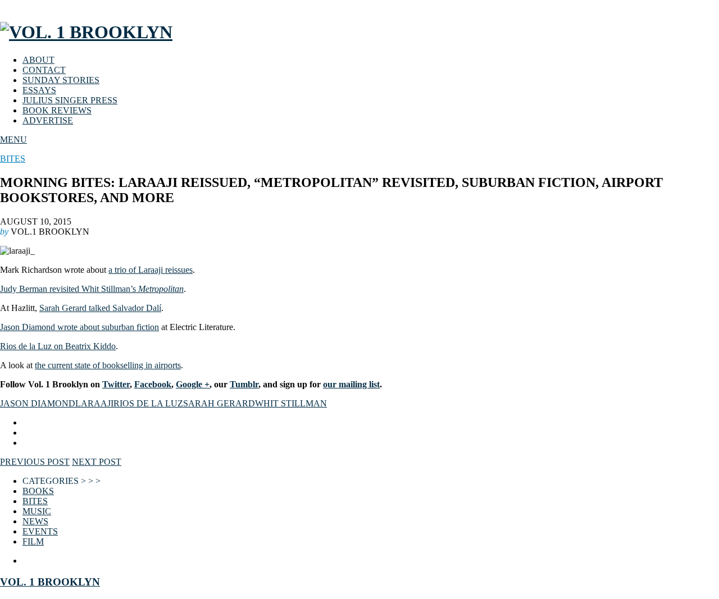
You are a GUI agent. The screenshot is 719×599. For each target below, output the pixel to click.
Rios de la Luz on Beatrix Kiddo (58, 346)
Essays (39, 90)
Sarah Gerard (219, 403)
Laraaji (94, 403)
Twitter (116, 384)
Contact (44, 70)
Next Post (96, 462)
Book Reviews (57, 110)
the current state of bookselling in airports (108, 365)
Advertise (47, 120)
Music (36, 511)
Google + (193, 384)
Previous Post (35, 462)
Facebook (152, 384)
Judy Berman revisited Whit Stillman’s (92, 289)
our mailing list (351, 384)
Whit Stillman (291, 403)
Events (40, 531)
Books (38, 491)
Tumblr (244, 384)
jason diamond (37, 403)
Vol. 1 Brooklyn (50, 582)
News (35, 521)
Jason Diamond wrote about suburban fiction (79, 327)
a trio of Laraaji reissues (150, 270)
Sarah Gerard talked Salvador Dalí (100, 308)
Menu (13, 139)
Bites (12, 158)
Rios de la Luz (148, 403)
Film (33, 541)
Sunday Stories (60, 80)
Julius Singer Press (69, 100)
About (38, 60)
